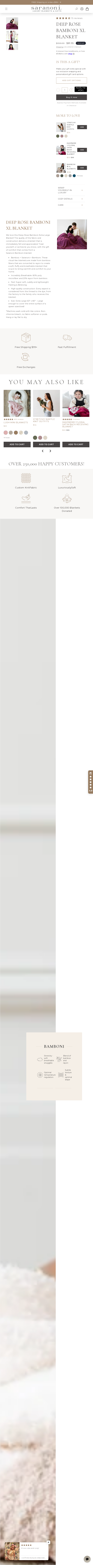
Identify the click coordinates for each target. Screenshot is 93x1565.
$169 (69, 172)
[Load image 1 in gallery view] (12, 23)
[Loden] (57, 136)
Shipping (59, 47)
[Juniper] (61, 175)
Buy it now (71, 97)
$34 (68, 132)
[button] (6, 9)
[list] (71, 149)
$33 (68, 157)
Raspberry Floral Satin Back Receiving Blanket (71, 148)
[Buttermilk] (66, 175)
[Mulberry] (61, 136)
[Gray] (70, 175)
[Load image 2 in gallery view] (12, 37)
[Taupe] (57, 175)
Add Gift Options (71, 80)
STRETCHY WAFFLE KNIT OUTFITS (71, 126)
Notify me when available (80, 89)
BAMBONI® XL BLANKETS (71, 166)
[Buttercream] (66, 136)
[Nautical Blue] (74, 175)
